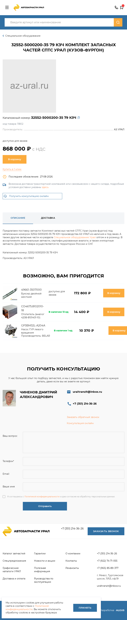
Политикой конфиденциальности (42, 496)
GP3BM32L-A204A (33, 325)
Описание (18, 217)
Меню (7, 7)
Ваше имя (9, 486)
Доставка (48, 217)
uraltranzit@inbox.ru (87, 391)
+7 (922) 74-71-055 (107, 560)
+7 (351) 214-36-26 (116, 7)
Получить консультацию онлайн (29, 196)
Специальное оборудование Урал (75, 237)
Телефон (8, 461)
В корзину (14, 159)
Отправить (45, 506)
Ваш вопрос (10, 435)
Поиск (118, 22)
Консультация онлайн (80, 423)
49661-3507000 (31, 289)
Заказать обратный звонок (83, 417)
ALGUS (120, 610)
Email (6, 473)
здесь (45, 187)
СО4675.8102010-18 (32, 308)
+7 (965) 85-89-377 (107, 568)
